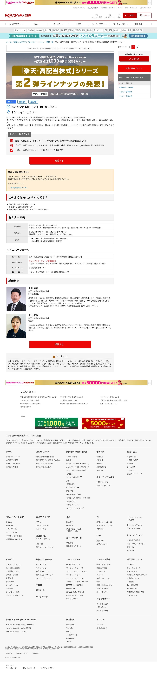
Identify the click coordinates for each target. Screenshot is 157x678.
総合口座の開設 (12, 460)
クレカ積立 (131, 467)
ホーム (9, 42)
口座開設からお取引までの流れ (48, 460)
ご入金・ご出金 (12, 575)
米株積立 (100, 463)
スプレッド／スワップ (105, 525)
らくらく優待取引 (74, 477)
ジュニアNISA (11, 532)
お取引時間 (10, 582)
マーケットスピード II (74, 568)
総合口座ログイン (13, 457)
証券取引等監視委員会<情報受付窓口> (74, 403)
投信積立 (130, 463)
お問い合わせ (102, 607)
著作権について (25, 407)
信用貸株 (70, 484)
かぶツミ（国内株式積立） (77, 470)
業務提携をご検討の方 (135, 592)
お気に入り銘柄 (103, 588)
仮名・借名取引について (109, 403)
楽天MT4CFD (102, 544)
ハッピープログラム (44, 578)
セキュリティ (132, 571)
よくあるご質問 (103, 604)
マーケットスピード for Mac (77, 582)
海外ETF (100, 470)
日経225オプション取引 (136, 544)
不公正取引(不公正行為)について (71, 397)
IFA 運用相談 (132, 585)
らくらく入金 (41, 564)
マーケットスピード (74, 575)
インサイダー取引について (109, 397)
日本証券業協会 (15, 647)
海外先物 (130, 551)
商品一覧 (39, 544)
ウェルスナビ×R (42, 525)
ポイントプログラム (13, 564)
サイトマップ (132, 595)
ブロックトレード (73, 505)
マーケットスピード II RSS (76, 571)
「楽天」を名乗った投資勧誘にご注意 (113, 400)
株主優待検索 (102, 568)
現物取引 (69, 460)
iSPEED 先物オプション (75, 592)
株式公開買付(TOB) (73, 494)
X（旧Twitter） (72, 635)
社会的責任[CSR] (133, 578)
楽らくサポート (103, 611)
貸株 (68, 481)
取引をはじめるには (104, 522)
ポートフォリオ (103, 592)
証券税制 (9, 588)
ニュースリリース (134, 568)
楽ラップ (39, 522)
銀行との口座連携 (13, 568)
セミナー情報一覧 (46, 42)
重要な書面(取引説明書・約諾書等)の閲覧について (38, 397)
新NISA (9, 522)
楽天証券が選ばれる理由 (45, 457)
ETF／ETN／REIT (73, 488)
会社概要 (130, 564)
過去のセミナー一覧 (126, 87)
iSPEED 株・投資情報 (74, 585)
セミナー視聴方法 (125, 96)
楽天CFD (100, 541)
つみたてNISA (11, 529)
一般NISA (9, 525)
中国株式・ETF (102, 482)
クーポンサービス (13, 592)
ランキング (131, 470)
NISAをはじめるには (14, 536)
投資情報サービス (13, 571)
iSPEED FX (70, 588)
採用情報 (130, 582)
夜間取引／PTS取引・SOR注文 (78, 498)
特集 (98, 582)
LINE (68, 631)
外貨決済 (9, 578)
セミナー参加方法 (125, 92)
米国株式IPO (101, 467)
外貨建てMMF (132, 460)
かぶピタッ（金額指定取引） (78, 467)
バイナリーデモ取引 (134, 528)
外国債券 (69, 525)
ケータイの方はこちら (75, 595)
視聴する (59, 160)
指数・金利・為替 (103, 564)
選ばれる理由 (132, 457)
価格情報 (69, 543)
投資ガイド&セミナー (44, 463)
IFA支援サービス (133, 588)
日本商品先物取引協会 (46, 647)
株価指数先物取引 (134, 540)
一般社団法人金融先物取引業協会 (30, 647)
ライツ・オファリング (75, 508)
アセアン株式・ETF (104, 486)
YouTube (69, 628)
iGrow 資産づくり (73, 564)
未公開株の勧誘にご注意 (69, 400)
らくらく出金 (41, 568)
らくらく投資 (41, 529)
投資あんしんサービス (44, 575)
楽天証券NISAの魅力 (14, 539)
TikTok (68, 642)
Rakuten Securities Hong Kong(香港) (20, 624)
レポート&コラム (103, 578)
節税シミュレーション (44, 547)
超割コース (40, 590)
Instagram (70, 624)
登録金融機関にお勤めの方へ (30, 403)
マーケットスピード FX (75, 578)
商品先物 (130, 547)
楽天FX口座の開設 (13, 463)
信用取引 (69, 474)
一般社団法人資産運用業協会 (85, 647)
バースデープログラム (14, 595)
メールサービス (12, 585)
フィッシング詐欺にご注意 (29, 400)
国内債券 (69, 522)
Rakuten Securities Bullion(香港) (18, 628)
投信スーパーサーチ (134, 474)
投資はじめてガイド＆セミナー (25, 42)
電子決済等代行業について (137, 575)
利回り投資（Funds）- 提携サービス (74, 530)
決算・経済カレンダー (105, 585)
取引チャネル (71, 599)
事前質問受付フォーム (19, 188)
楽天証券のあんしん (44, 467)
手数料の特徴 (71, 457)
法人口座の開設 (12, 467)
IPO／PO (69, 491)
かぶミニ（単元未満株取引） (78, 463)
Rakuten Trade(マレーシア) (16, 631)
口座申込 (134, 59)
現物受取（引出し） (74, 546)
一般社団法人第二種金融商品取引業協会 (65, 647)
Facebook (70, 638)
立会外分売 (70, 501)
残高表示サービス (43, 571)
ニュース (100, 575)
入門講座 (100, 529)
